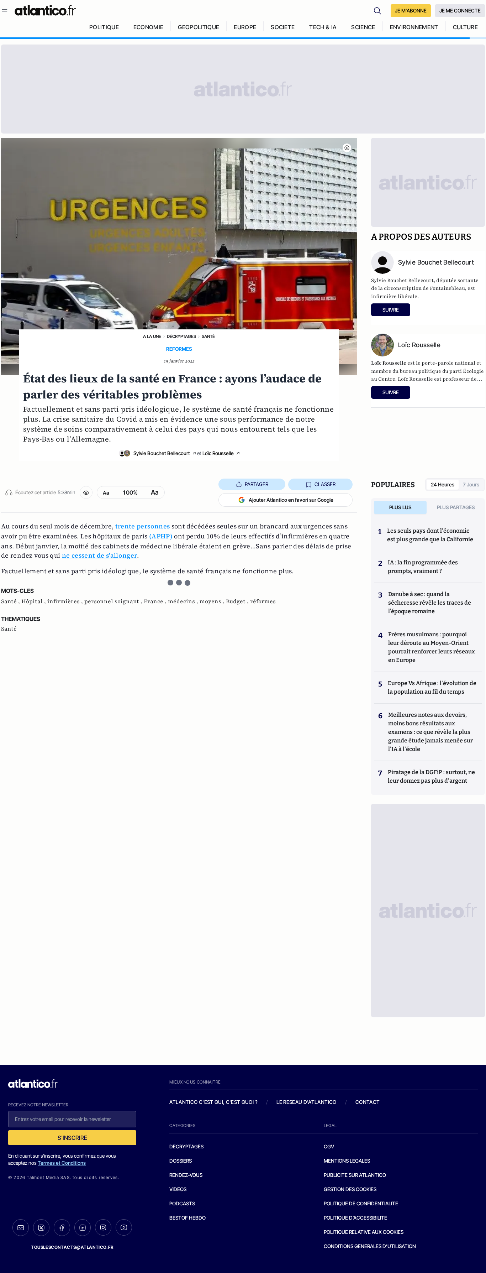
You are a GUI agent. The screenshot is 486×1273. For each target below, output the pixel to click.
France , (156, 601)
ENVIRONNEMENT (414, 27)
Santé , (11, 601)
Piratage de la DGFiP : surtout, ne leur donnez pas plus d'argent (431, 776)
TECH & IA (323, 27)
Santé (208, 336)
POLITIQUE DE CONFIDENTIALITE (361, 1203)
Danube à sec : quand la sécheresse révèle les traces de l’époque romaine (429, 603)
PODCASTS (182, 1203)
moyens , (213, 601)
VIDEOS (177, 1189)
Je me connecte (460, 10)
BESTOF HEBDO (187, 1218)
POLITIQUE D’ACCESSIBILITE (355, 1218)
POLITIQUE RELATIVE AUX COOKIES (363, 1232)
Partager (256, 484)
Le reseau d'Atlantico (306, 1102)
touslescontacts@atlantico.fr (72, 1247)
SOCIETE (283, 27)
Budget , (238, 601)
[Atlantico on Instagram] (103, 1227)
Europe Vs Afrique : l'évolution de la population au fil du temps (432, 687)
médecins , (184, 601)
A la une (152, 336)
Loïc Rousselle (218, 453)
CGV (329, 1146)
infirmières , (65, 601)
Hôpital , (34, 601)
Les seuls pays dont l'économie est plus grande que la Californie (430, 535)
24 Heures (442, 484)
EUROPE (245, 27)
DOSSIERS (180, 1161)
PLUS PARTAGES (456, 507)
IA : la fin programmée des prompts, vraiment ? (423, 566)
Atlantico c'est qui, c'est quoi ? (213, 1102)
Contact (367, 1102)
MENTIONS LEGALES (347, 1161)
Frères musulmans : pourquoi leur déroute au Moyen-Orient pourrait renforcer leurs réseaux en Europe (431, 647)
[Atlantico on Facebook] (62, 1227)
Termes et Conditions (62, 1163)
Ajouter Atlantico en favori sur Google (291, 500)
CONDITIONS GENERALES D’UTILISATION (370, 1246)
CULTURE (465, 27)
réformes (263, 601)
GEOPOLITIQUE (198, 27)
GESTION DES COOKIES (350, 1189)
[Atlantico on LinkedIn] (82, 1227)
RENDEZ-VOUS (185, 1175)
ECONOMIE (148, 27)
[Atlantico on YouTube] (124, 1227)
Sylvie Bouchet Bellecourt (161, 453)
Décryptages (181, 336)
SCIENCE (363, 27)
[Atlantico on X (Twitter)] (41, 1227)
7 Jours (471, 484)
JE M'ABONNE (411, 10)
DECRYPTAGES (186, 1146)
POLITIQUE (104, 27)
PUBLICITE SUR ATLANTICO (355, 1175)
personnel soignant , (114, 601)
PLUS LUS (400, 507)
